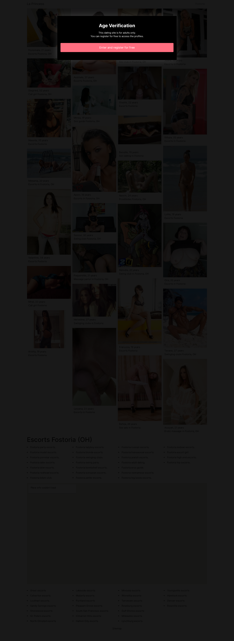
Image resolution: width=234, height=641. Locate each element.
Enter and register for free (117, 47)
